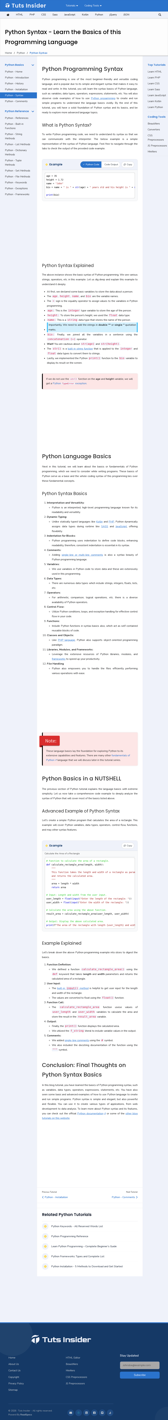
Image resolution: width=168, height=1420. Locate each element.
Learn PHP (154, 77)
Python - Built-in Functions (14, 126)
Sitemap (13, 1390)
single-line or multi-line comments (82, 555)
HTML (19, 14)
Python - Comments (16, 101)
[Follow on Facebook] (94, 1412)
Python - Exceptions (16, 188)
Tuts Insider (29, 6)
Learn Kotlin (154, 101)
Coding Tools (91, 5)
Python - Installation (16, 89)
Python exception (69, 383)
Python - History (14, 83)
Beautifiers (154, 123)
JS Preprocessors (157, 145)
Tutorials (70, 5)
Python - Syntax (14, 95)
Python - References (16, 118)
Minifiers (152, 151)
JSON (126, 14)
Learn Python (155, 107)
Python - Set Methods (17, 170)
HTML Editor (73, 1357)
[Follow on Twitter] (102, 1412)
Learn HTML (155, 71)
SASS (104, 526)
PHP (32, 14)
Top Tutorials (157, 65)
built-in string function (80, 349)
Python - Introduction (17, 77)
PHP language (66, 640)
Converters (154, 129)
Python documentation (90, 1113)
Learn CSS (154, 83)
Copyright (13, 1377)
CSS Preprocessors (156, 137)
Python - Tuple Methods (13, 162)
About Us (13, 1364)
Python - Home (13, 71)
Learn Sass (154, 89)
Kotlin (85, 14)
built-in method (73, 988)
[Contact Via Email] (70, 1412)
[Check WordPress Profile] (78, 1412)
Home (8, 53)
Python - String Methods (13, 136)
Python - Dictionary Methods (16, 152)
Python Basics (14, 65)
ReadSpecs (26, 1414)
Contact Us (14, 1370)
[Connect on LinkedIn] (86, 1412)
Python (99, 14)
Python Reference (17, 111)
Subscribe (140, 1375)
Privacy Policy (16, 1383)
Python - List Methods (17, 144)
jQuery (113, 14)
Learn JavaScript (157, 95)
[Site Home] (8, 15)
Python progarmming (103, 98)
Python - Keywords (16, 182)
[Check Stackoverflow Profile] (110, 1412)
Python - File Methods (17, 176)
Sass (55, 14)
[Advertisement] (18, 249)
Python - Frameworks (17, 194)
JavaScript (69, 14)
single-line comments (77, 1040)
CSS (43, 14)
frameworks (58, 659)
